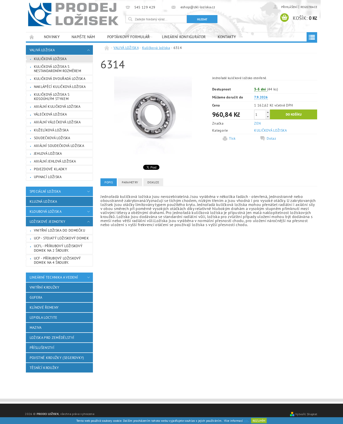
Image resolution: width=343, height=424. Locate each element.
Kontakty (227, 36)
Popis (108, 182)
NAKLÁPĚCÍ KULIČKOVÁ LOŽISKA (60, 86)
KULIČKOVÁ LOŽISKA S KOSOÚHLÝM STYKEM (51, 96)
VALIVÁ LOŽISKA (42, 50)
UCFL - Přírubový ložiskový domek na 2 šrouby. (58, 248)
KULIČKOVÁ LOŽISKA (270, 130)
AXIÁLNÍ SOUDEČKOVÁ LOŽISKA (59, 145)
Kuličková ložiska (50, 59)
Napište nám (83, 36)
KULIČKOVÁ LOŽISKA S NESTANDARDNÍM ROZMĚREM (57, 68)
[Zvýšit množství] (267, 112)
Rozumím (259, 420)
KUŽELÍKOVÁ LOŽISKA (51, 130)
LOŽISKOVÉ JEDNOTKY (48, 221)
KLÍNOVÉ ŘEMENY (44, 307)
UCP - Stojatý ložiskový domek (61, 238)
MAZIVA (36, 327)
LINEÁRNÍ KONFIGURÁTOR (184, 36)
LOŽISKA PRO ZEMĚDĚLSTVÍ (52, 337)
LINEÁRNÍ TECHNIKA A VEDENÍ (54, 277)
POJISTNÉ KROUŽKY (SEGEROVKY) (57, 357)
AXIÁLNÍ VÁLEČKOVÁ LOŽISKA (57, 122)
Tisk (232, 138)
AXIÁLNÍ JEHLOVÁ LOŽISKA (55, 161)
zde (246, 420)
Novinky (52, 36)
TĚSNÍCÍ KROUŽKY (44, 367)
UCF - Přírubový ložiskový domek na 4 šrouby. (57, 260)
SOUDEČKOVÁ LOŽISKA (52, 138)
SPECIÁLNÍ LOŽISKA (45, 191)
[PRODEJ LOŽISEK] (73, 14)
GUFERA (36, 297)
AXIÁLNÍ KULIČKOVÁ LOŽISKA (57, 106)
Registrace (309, 7)
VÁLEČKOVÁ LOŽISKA (50, 114)
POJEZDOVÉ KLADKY (50, 169)
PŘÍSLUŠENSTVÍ (42, 347)
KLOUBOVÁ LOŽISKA (46, 211)
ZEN (257, 123)
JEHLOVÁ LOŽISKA (48, 153)
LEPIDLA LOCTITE (44, 317)
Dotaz (271, 138)
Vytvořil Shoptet (306, 414)
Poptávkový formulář (128, 36)
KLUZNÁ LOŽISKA (43, 201)
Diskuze (153, 182)
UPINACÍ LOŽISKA (48, 177)
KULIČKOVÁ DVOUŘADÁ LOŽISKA (59, 78)
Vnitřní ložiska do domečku (59, 230)
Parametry (130, 182)
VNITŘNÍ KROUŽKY (45, 287)
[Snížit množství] (267, 116)
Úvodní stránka (32, 36)
